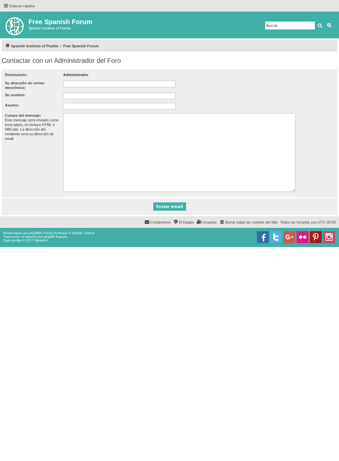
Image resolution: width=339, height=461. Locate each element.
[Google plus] (289, 237)
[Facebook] (263, 237)
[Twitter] (276, 237)
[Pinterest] (316, 237)
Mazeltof (41, 240)
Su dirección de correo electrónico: (24, 85)
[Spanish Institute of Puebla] (15, 25)
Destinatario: (16, 75)
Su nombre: (15, 95)
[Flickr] (303, 237)
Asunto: (12, 105)
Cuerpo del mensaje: (23, 115)
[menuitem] (248, 222)
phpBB (34, 233)
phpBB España (56, 236)
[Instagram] (329, 237)
